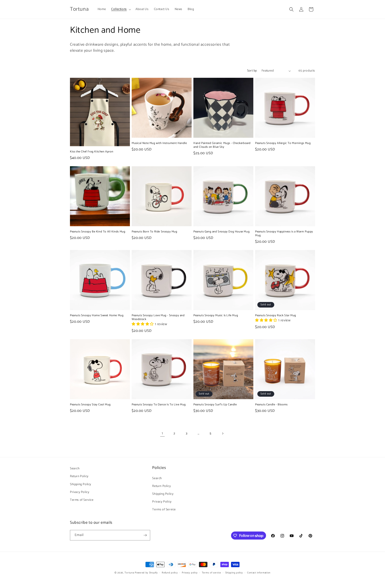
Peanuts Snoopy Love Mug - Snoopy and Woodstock (158, 317)
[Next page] (222, 433)
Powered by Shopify (146, 573)
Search (75, 468)
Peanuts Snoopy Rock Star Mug (275, 316)
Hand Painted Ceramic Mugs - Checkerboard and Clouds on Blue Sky (222, 145)
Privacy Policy (79, 492)
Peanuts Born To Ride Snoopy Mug (154, 232)
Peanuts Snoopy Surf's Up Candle (215, 405)
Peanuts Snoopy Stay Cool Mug (90, 405)
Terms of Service (82, 500)
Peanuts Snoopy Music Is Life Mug (215, 316)
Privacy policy (190, 573)
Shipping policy (234, 573)
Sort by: (252, 70)
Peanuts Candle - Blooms (271, 405)
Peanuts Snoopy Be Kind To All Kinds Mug (97, 232)
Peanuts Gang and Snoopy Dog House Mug (221, 232)
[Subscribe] (145, 535)
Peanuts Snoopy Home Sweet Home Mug (96, 316)
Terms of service (211, 573)
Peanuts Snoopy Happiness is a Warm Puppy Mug (284, 234)
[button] (121, 9)
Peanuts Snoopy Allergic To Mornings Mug (283, 143)
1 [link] (162, 433)
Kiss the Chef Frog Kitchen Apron (91, 152)
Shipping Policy (80, 484)
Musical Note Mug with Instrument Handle (159, 143)
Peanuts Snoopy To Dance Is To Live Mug (159, 405)
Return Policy (79, 476)
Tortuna (129, 573)
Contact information (258, 573)
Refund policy (170, 573)
